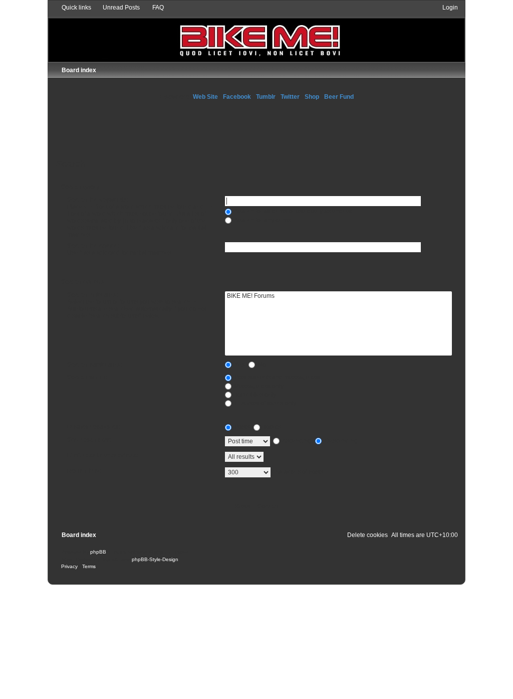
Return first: (84, 470)
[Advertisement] (256, 128)
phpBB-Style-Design (155, 559)
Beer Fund (339, 97)
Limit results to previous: (102, 455)
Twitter (290, 97)
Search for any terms (262, 220)
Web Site (205, 97)
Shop (312, 97)
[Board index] (256, 32)
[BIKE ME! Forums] (338, 296)
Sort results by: (89, 439)
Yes (238, 364)
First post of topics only (264, 403)
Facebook (237, 97)
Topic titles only (254, 394)
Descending (340, 440)
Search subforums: (94, 364)
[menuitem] (117, 7)
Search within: (87, 377)
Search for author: (93, 245)
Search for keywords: (98, 199)
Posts (241, 426)
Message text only (258, 386)
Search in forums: (92, 294)
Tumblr (266, 97)
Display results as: (94, 426)
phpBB (98, 552)
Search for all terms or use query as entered (293, 211)
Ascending (296, 440)
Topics (271, 426)
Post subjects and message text (276, 377)
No (261, 364)
